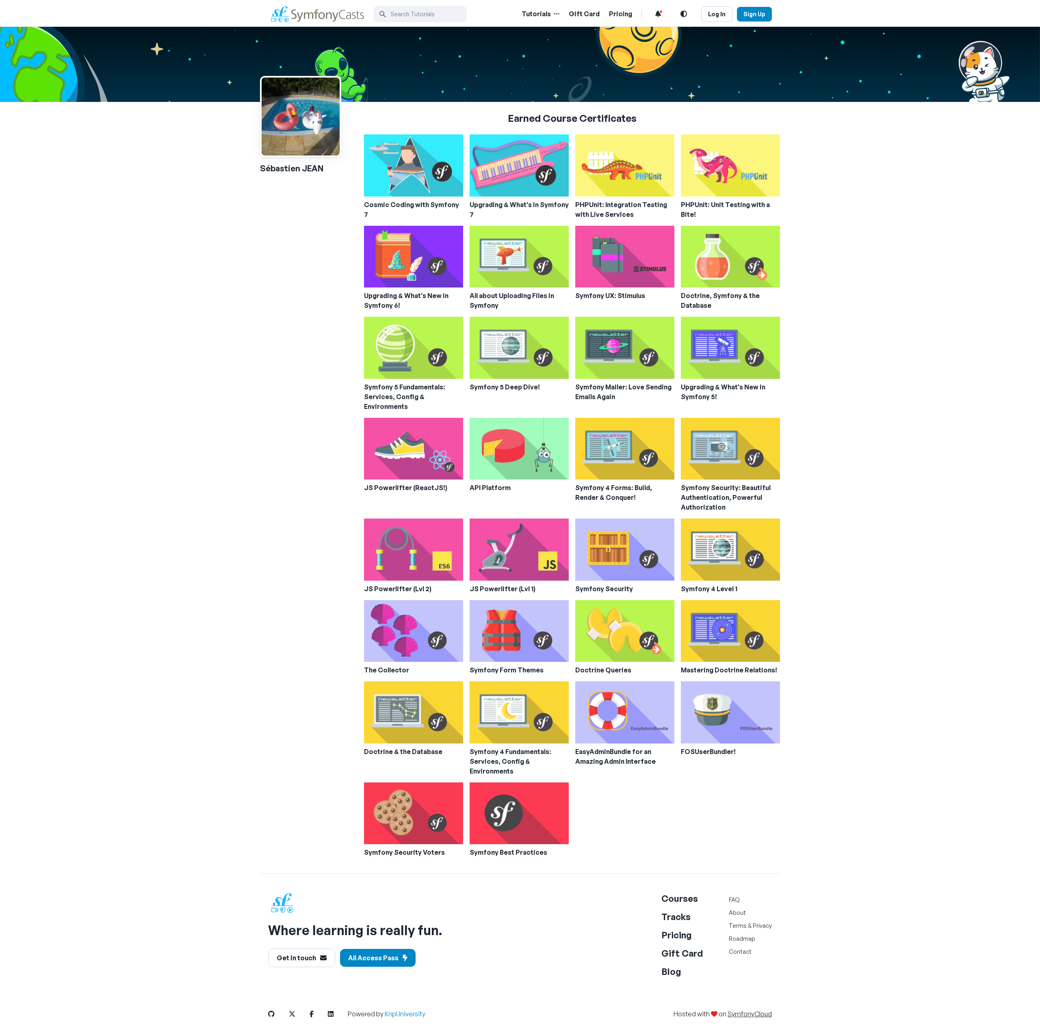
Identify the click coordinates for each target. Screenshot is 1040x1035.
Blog (671, 971)
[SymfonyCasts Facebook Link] (318, 1014)
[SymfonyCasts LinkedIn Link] (337, 1014)
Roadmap (742, 938)
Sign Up (754, 14)
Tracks (676, 916)
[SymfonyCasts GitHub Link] (278, 1014)
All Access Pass (373, 958)
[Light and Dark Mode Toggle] (684, 13)
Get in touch (296, 958)
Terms (738, 925)
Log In (717, 14)
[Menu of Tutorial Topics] (555, 14)
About (737, 912)
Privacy (762, 925)
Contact (740, 951)
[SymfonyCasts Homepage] (321, 14)
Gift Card (584, 14)
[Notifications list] (658, 13)
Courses (679, 898)
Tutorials (536, 14)
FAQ (734, 899)
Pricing (620, 14)
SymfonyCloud (750, 1014)
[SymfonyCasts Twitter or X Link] (298, 1014)
